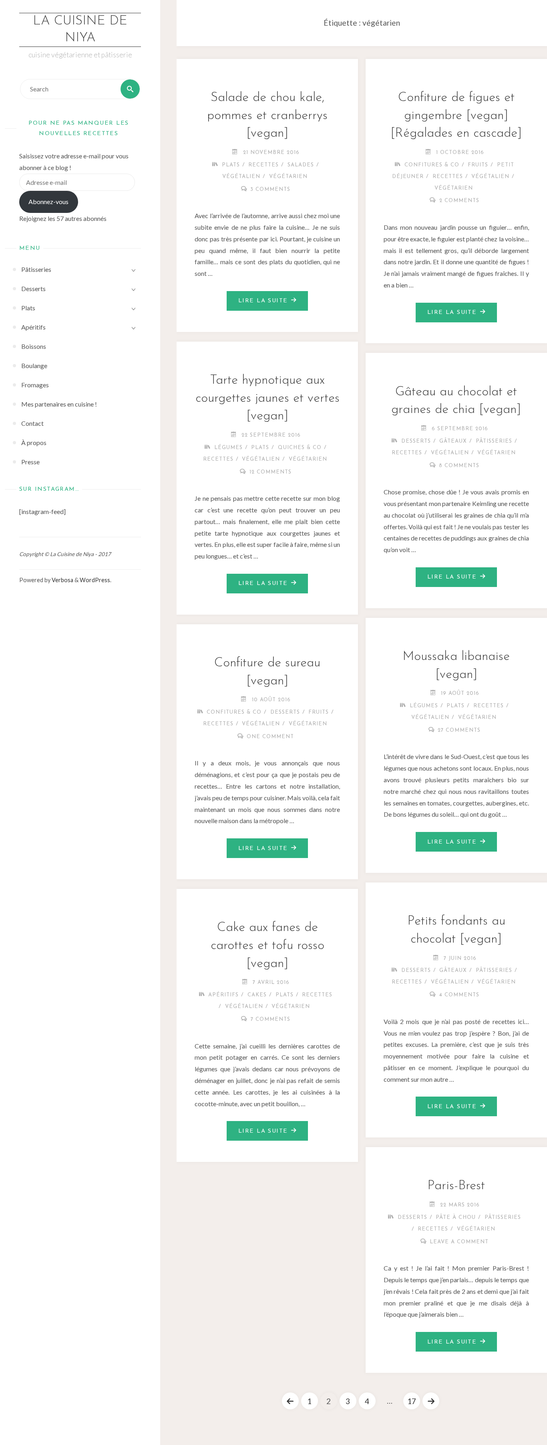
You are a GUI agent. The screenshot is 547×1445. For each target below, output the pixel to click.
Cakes (257, 995)
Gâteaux (453, 441)
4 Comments (459, 995)
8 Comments (459, 465)
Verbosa (61, 580)
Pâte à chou (456, 1217)
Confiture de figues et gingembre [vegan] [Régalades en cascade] (456, 115)
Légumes (228, 447)
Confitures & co (431, 165)
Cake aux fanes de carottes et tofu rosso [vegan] (267, 945)
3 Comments (270, 189)
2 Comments (459, 200)
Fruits (478, 165)
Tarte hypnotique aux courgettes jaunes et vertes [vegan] (267, 398)
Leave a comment (459, 1242)
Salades (301, 165)
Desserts (416, 441)
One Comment (270, 736)
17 (411, 1401)
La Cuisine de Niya (80, 30)
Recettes (263, 165)
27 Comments (459, 730)
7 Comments (270, 1019)
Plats (231, 165)
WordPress (95, 580)
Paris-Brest (456, 1186)
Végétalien (241, 176)
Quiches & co (300, 447)
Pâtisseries (494, 441)
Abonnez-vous (48, 201)
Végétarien (288, 176)
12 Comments (270, 472)
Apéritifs (223, 995)
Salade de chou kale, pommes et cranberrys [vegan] (267, 115)
